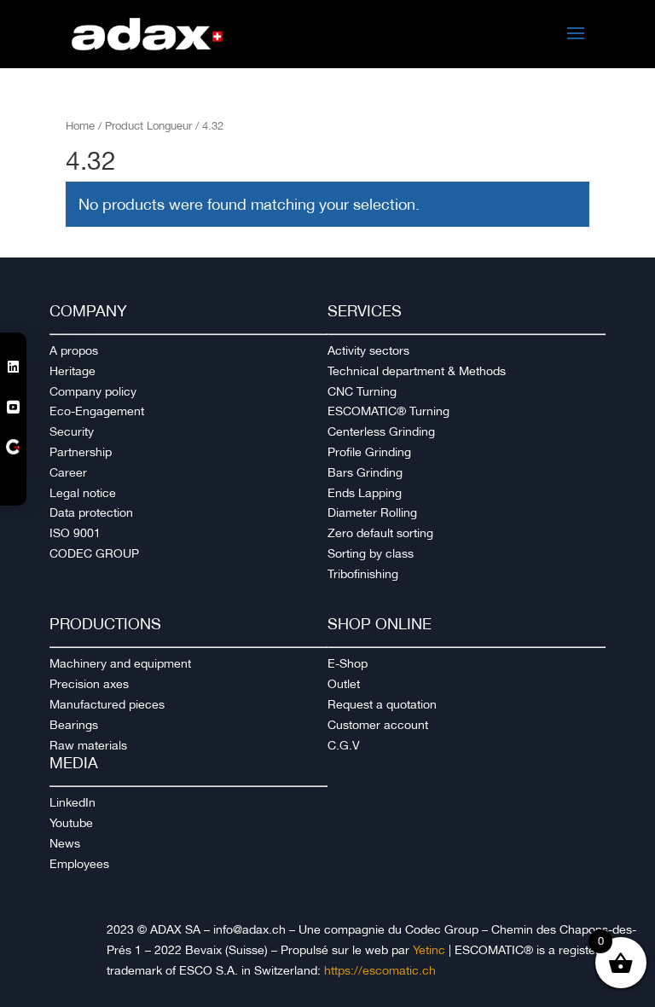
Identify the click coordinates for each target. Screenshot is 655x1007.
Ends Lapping (365, 493)
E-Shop (348, 663)
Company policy (92, 391)
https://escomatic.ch (380, 970)
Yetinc (429, 950)
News (64, 843)
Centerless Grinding (381, 431)
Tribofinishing (363, 574)
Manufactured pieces (107, 704)
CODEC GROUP (94, 553)
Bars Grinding (365, 472)
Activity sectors (368, 350)
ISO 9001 (75, 533)
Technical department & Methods (417, 371)
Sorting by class (371, 553)
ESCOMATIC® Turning (388, 411)
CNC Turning (362, 391)
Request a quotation (382, 704)
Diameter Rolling (372, 512)
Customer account (378, 725)
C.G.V (344, 745)
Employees (79, 864)
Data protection (91, 512)
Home (80, 125)
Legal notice (82, 493)
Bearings (73, 725)
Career (68, 472)
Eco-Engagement (96, 411)
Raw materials (88, 745)
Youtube (71, 823)
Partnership (80, 452)
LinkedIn (72, 802)
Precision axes (89, 684)
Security (71, 431)
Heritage (72, 371)
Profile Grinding (369, 452)
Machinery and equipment (120, 663)
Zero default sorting (380, 533)
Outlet (344, 684)
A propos (73, 350)
